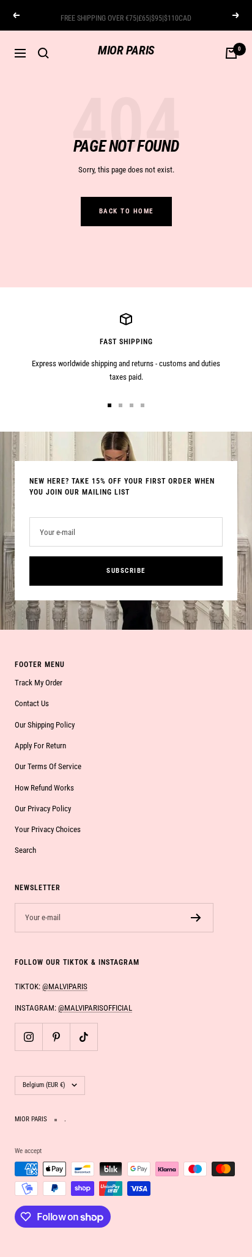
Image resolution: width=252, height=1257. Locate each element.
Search (25, 850)
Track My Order (38, 682)
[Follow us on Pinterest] (56, 1036)
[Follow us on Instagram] (28, 1036)
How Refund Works (44, 787)
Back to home (126, 211)
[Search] (43, 53)
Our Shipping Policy (45, 724)
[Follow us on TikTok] (83, 1036)
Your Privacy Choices (48, 829)
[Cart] (231, 53)
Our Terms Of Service (48, 766)
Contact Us (32, 703)
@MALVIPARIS (64, 986)
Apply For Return (40, 745)
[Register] (196, 917)
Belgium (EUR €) (44, 1085)
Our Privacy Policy (43, 808)
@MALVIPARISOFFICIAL (95, 1007)
